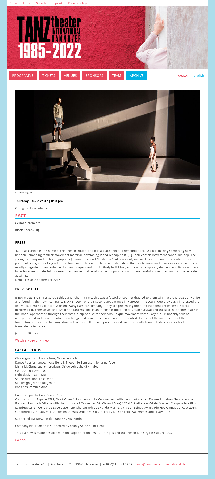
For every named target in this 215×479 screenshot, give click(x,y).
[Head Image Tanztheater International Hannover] (107, 37)
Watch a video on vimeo (32, 340)
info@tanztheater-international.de (161, 464)
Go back (20, 440)
